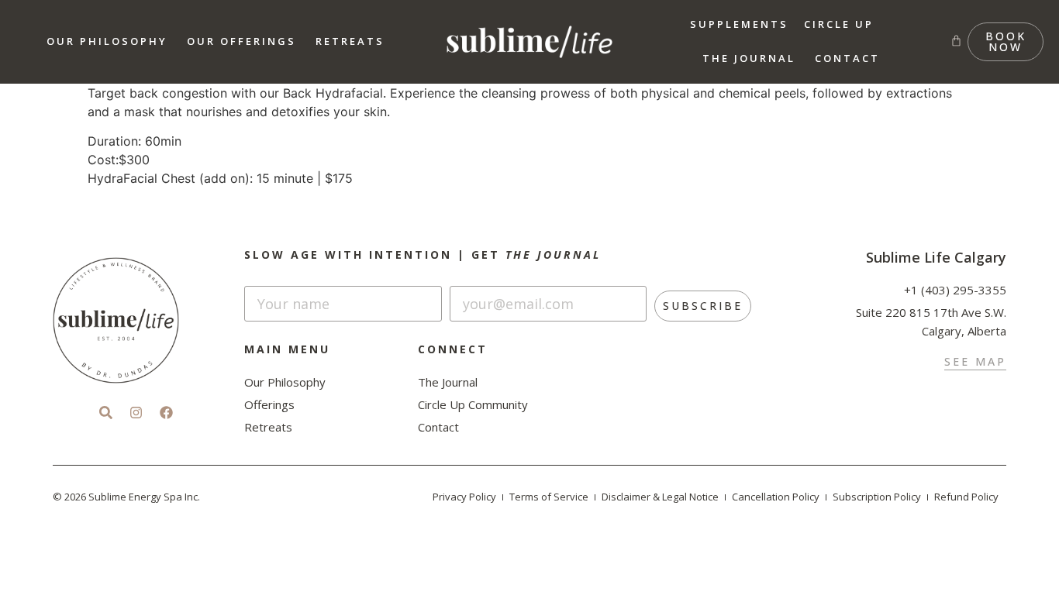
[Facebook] (166, 412)
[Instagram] (135, 412)
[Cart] (956, 40)
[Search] (105, 412)
